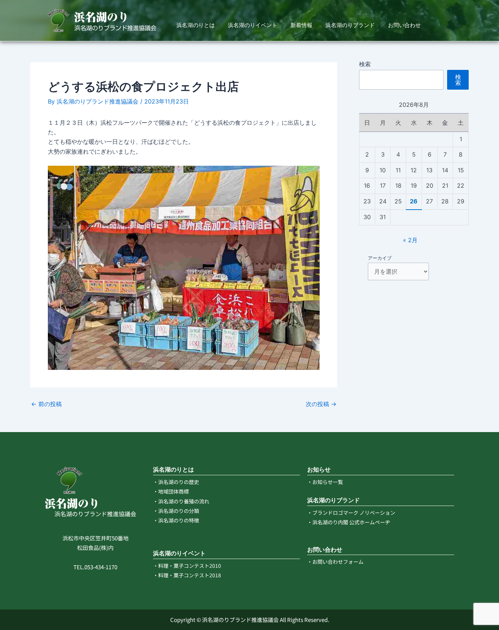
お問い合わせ (404, 25)
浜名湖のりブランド (350, 25)
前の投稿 (46, 404)
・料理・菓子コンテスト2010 (187, 565)
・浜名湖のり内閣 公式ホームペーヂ (348, 522)
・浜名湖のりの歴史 (176, 481)
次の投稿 (321, 404)
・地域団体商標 (171, 491)
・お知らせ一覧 (325, 481)
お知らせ (319, 469)
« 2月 (410, 240)
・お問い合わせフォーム (335, 561)
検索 (365, 64)
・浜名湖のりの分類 (176, 510)
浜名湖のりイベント (252, 25)
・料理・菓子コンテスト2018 (187, 575)
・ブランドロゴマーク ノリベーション (351, 512)
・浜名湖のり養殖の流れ (181, 501)
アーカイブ (380, 258)
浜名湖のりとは (195, 25)
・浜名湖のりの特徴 (176, 520)
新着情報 (301, 25)
